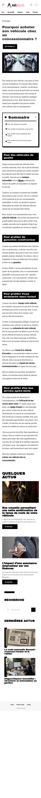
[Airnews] (16, 5)
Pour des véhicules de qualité (17, 124)
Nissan (21, 180)
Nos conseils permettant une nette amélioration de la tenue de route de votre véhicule (19, 511)
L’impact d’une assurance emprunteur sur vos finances (19, 566)
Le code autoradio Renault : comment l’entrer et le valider (20, 651)
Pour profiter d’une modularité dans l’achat (19, 135)
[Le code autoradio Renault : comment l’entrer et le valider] (20, 638)
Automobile (10, 46)
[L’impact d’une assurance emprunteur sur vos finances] (20, 547)
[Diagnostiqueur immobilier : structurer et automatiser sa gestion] (20, 667)
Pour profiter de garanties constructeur (20, 129)
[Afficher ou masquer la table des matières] (32, 117)
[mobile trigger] (4, 5)
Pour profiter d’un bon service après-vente (19, 141)
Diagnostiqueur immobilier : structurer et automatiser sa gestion (20, 681)
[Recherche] (31, 5)
